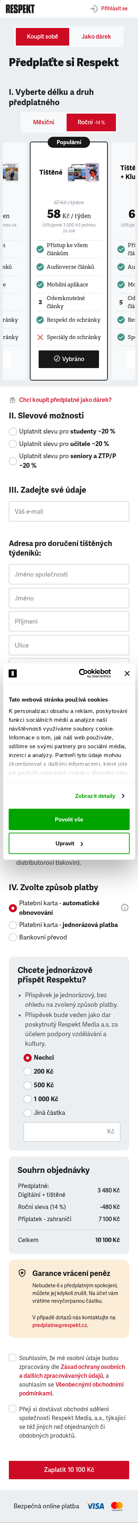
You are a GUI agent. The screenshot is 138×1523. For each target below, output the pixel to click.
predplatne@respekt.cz (59, 1325)
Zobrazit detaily (95, 796)
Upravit (65, 843)
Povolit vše (69, 819)
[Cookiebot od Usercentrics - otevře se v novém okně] (82, 673)
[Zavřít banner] (127, 673)
